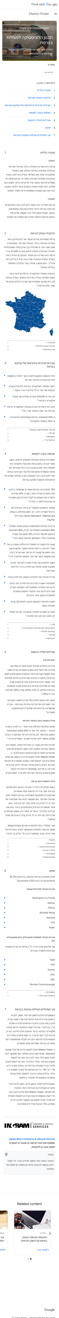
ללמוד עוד (43, 1250)
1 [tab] (28, 1259)
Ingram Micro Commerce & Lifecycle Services (32, 1139)
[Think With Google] (44, 4)
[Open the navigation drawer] (55, 13)
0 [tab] (31, 1259)
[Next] (49, 1233)
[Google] (49, 1310)
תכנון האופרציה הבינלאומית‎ (35, 28)
